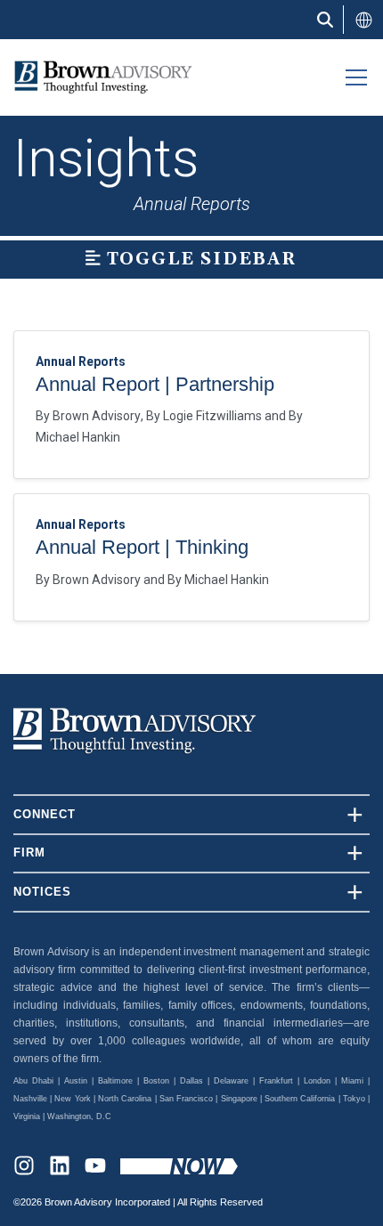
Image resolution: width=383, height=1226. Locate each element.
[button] (363, 19)
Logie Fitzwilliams (212, 416)
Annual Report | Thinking (142, 547)
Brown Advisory (97, 416)
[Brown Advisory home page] (96, 77)
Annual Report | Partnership (155, 384)
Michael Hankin (78, 437)
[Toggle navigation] (356, 77)
